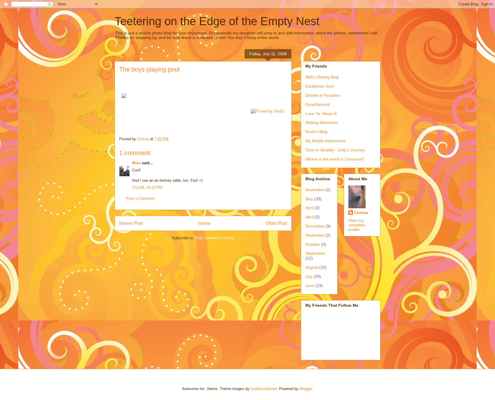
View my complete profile (356, 225)
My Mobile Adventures (325, 140)
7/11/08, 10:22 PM (147, 187)
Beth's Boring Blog (322, 77)
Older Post (276, 223)
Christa (361, 212)
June (309, 285)
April (309, 207)
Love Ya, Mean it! (321, 113)
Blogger (306, 389)
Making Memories (321, 122)
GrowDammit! (317, 104)
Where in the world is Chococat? (334, 159)
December (314, 226)
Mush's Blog (316, 131)
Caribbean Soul (319, 86)
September (315, 253)
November (314, 189)
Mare (136, 163)
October (312, 244)
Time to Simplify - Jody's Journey (335, 150)
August (311, 267)
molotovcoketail (264, 389)
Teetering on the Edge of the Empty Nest (217, 21)
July (309, 276)
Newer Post (131, 223)
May (309, 199)
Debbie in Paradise (322, 95)
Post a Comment (140, 198)
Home (204, 223)
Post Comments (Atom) (214, 238)
